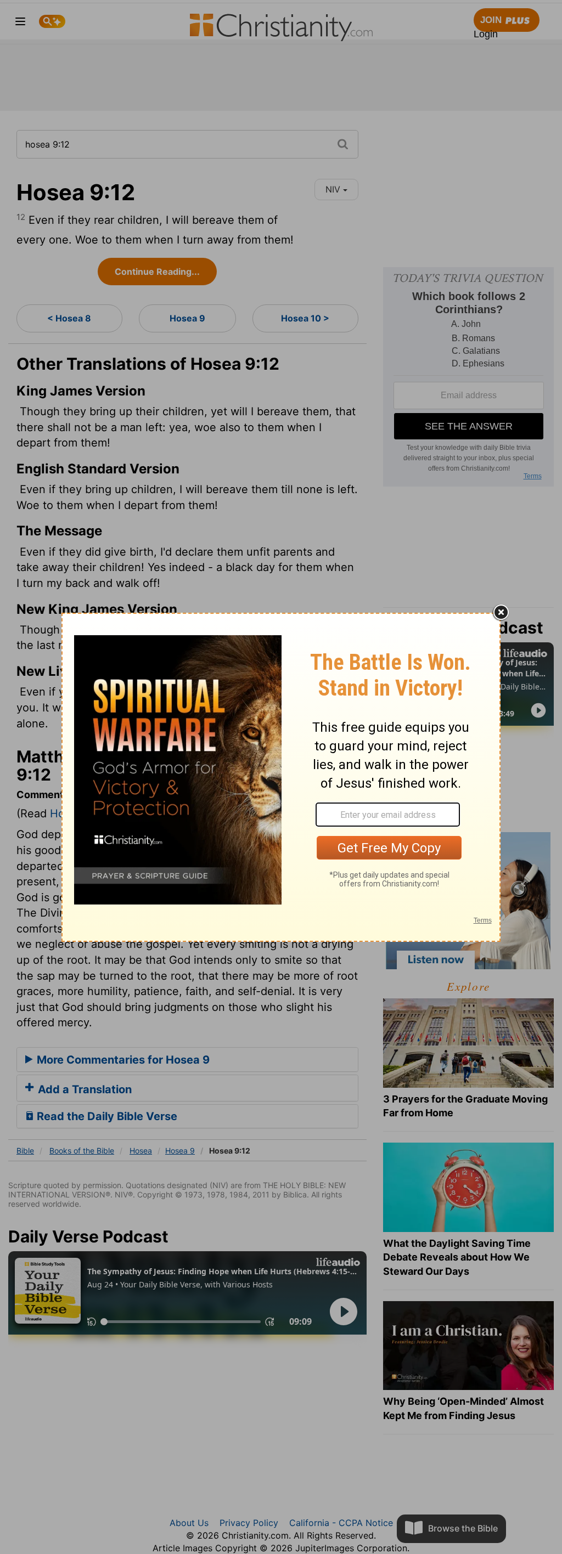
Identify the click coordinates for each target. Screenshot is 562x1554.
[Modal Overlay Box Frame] (281, 777)
